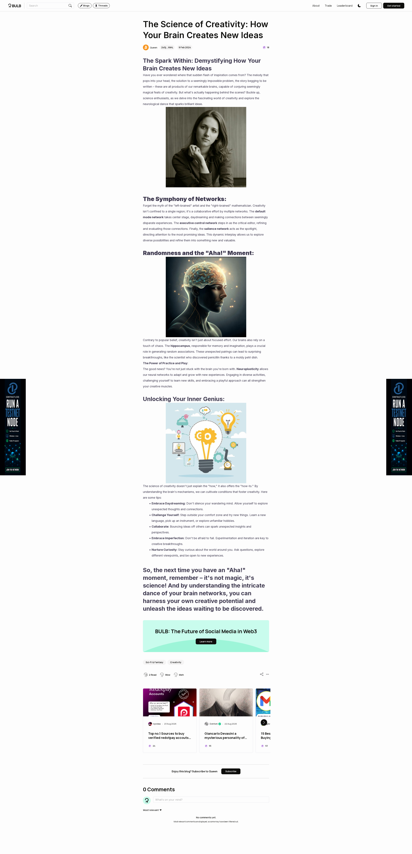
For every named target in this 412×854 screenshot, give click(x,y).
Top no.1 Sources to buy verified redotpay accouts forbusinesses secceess (168, 735)
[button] (316, 6)
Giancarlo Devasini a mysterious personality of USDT (225, 735)
